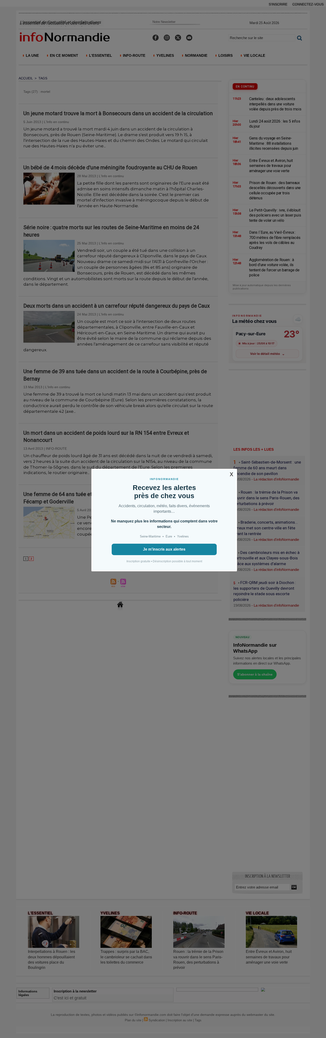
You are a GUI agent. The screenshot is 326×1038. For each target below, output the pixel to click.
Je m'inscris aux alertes (164, 549)
